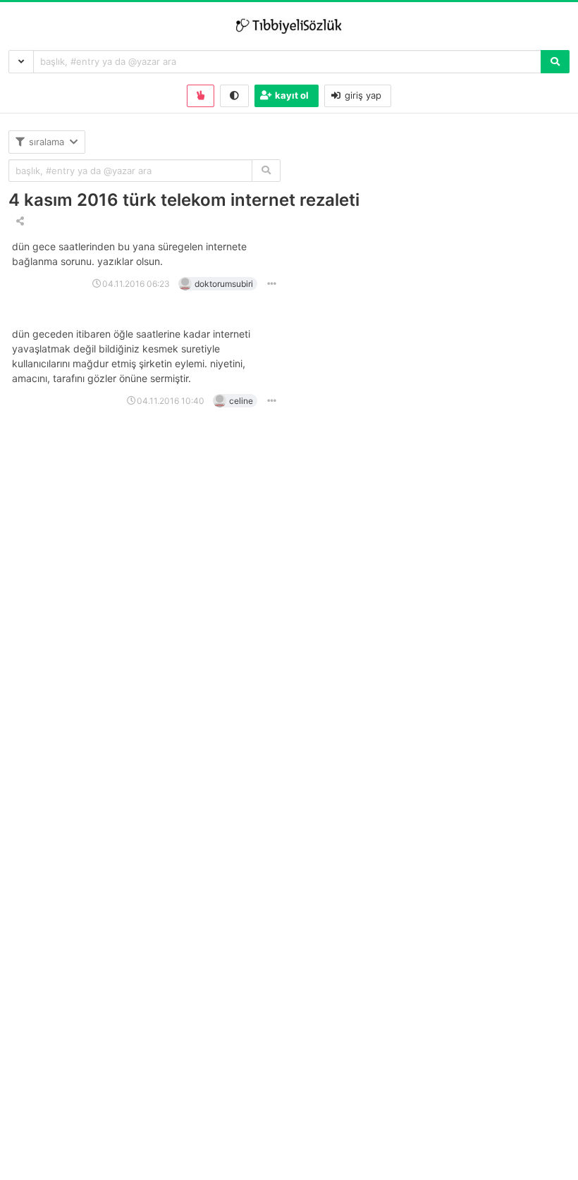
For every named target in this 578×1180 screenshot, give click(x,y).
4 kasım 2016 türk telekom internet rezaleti (183, 199)
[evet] (266, 171)
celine (241, 400)
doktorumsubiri (224, 283)
